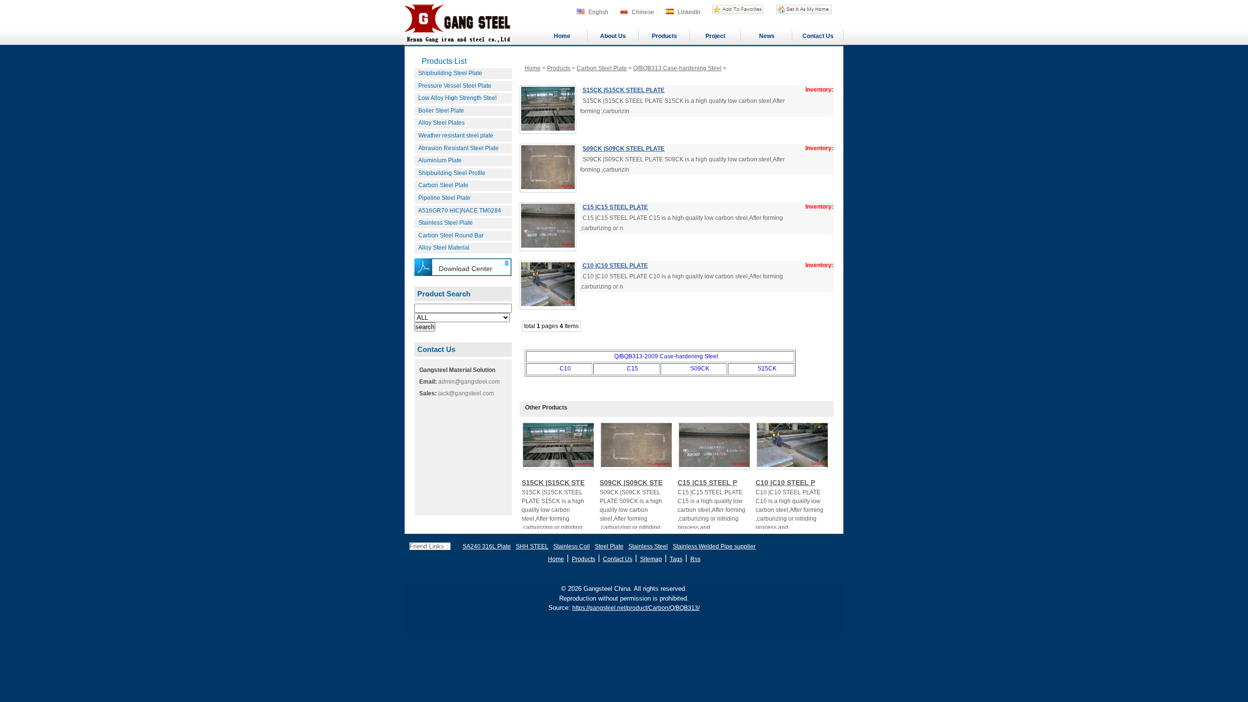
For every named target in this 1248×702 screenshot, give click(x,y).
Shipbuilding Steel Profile (452, 173)
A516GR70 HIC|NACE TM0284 (459, 210)
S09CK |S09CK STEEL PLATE (623, 148)
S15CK (767, 368)
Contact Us (818, 36)
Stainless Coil (571, 546)
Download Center (465, 269)
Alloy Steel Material (443, 247)
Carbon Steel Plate (443, 185)
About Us (613, 36)
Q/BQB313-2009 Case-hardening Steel (666, 356)
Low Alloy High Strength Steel (457, 98)
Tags (676, 559)
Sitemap (651, 559)
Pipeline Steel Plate (444, 198)
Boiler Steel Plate (441, 110)
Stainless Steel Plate (445, 222)
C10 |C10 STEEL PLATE (615, 265)
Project (715, 36)
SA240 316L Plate (487, 546)
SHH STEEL (532, 546)
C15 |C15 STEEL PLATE (615, 207)
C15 (632, 368)
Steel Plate (609, 546)
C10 (565, 368)
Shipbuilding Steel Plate (450, 73)
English (598, 12)
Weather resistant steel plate (455, 135)
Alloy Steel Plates (441, 122)
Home (562, 36)
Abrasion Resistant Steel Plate (458, 148)
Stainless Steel (648, 546)
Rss (695, 559)
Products (664, 36)
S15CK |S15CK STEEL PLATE (623, 90)
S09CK (699, 368)
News (767, 36)
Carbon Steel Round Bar (451, 235)
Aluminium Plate (440, 160)
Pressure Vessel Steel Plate (454, 85)
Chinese (643, 12)
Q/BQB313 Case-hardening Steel (677, 68)
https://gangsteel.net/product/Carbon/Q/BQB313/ (636, 607)
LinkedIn (689, 12)
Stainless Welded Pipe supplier (714, 546)
